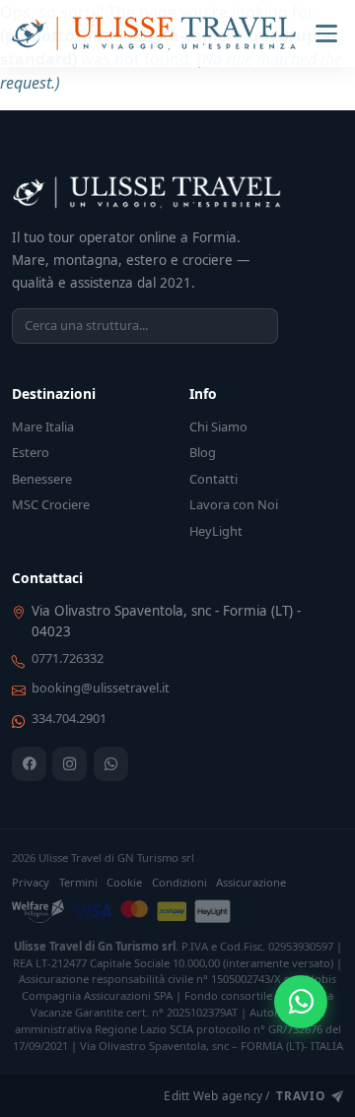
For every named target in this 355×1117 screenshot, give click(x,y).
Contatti (213, 479)
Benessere (42, 479)
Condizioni (179, 882)
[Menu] (326, 33)
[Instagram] (69, 764)
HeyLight (216, 531)
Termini (78, 882)
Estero (30, 452)
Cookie (124, 882)
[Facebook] (29, 764)
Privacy (30, 882)
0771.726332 (68, 658)
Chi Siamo (218, 426)
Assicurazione (251, 882)
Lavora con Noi (233, 504)
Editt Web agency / (244, 1095)
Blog (202, 452)
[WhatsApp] (111, 764)
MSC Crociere (51, 504)
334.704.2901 (69, 718)
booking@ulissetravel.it (101, 687)
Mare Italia (43, 426)
